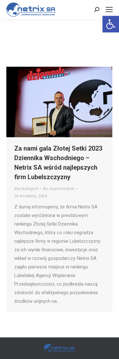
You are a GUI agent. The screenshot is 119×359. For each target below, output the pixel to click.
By (59, 188)
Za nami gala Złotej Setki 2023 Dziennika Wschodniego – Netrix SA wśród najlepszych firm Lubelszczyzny (58, 163)
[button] (110, 24)
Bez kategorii (26, 188)
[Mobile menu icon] (109, 9)
